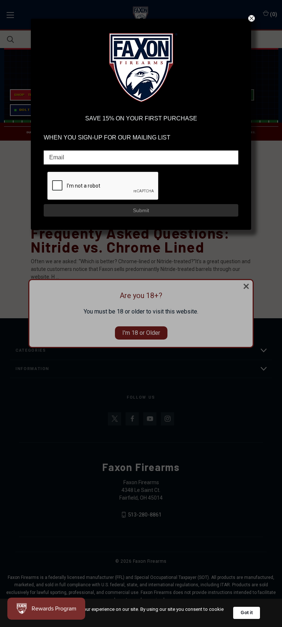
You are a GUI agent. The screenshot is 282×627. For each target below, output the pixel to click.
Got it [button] (247, 612)
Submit (141, 210)
